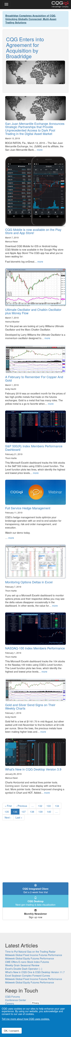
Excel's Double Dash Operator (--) (23, 968)
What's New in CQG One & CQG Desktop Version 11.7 (35, 972)
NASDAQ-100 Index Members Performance (35, 648)
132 (41, 806)
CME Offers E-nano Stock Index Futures (27, 962)
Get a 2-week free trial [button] (35, 890)
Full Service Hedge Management (27, 508)
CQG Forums (12, 996)
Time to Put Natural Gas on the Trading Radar (30, 951)
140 (50, 811)
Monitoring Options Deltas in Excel (29, 582)
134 (58, 806)
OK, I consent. (11, 1030)
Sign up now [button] (35, 915)
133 (49, 806)
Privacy (35, 1002)
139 (41, 811)
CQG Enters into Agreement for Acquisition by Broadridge (25, 47)
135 (7, 811)
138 (33, 811)
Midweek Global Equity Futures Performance (29, 958)
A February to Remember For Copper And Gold (34, 378)
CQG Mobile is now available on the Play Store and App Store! (33, 231)
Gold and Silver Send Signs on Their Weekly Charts (30, 706)
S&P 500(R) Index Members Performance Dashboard (33, 448)
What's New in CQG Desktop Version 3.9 (33, 769)
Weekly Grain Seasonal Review (22, 965)
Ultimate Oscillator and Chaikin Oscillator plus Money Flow (33, 311)
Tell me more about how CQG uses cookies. (26, 1019)
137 (24, 811)
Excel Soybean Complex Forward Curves (27, 975)
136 (16, 812)
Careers (9, 1003)
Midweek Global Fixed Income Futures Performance (33, 955)
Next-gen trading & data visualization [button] (35, 902)
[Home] (60, 4)
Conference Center (15, 1000)
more (40, 149)
